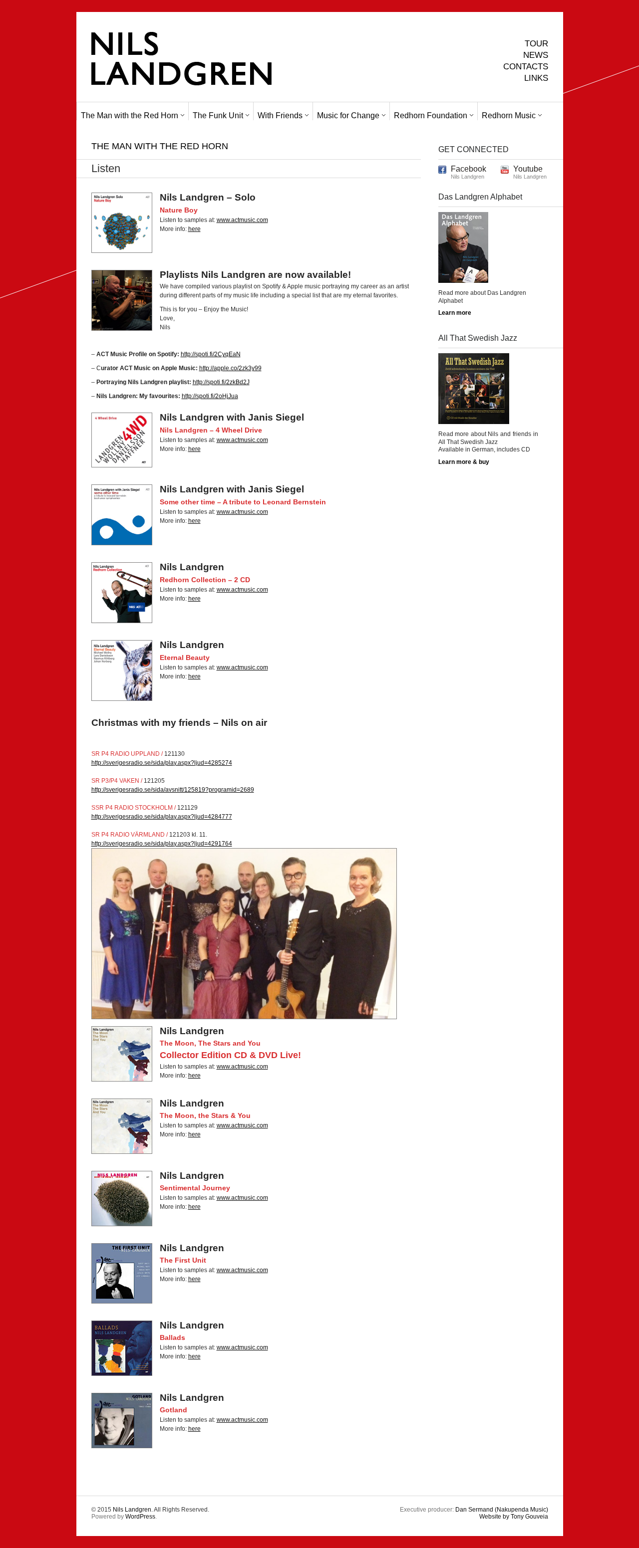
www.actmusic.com (242, 220)
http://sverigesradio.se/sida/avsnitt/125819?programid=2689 (172, 789)
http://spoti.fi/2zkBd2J (221, 382)
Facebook (468, 169)
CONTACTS (525, 66)
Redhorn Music (509, 115)
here (194, 228)
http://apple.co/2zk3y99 (230, 368)
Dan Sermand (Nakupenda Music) (501, 1509)
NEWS (535, 55)
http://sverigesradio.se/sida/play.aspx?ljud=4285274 (161, 762)
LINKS (536, 78)
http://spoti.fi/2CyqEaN (211, 354)
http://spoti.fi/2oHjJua (210, 396)
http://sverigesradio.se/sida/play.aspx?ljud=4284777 (161, 816)
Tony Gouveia (513, 1516)
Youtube (528, 169)
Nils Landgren (132, 1509)
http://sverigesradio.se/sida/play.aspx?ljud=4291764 (161, 843)
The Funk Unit (218, 115)
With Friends (280, 115)
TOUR (536, 43)
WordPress (140, 1516)
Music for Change (348, 115)
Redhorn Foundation (430, 115)
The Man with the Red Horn (129, 115)
